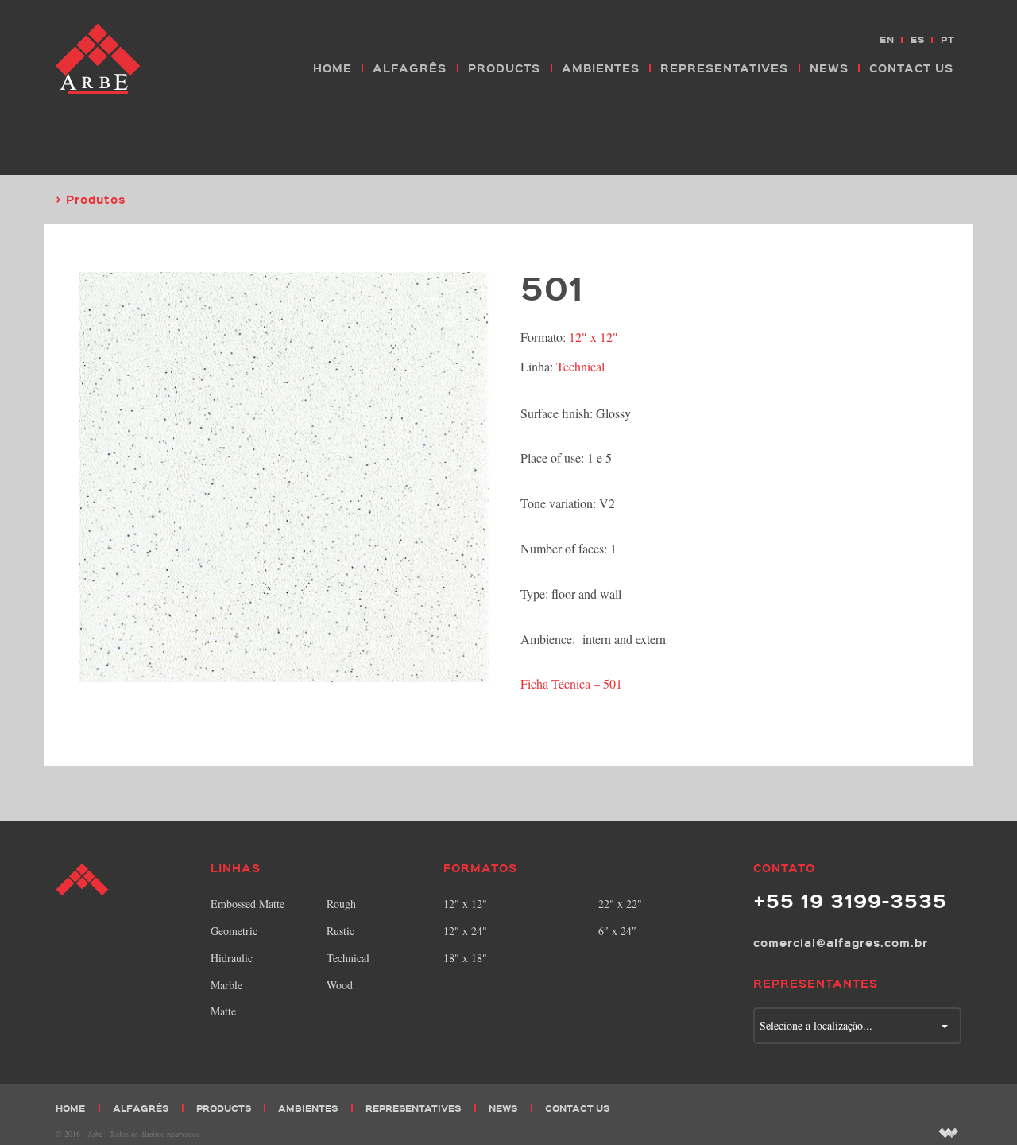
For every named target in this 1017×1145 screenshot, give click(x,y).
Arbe (99, 59)
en (887, 39)
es (918, 39)
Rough (341, 903)
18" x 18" (465, 957)
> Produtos (91, 199)
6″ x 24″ (617, 930)
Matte (223, 1011)
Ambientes (601, 68)
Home (332, 68)
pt (948, 39)
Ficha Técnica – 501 (571, 683)
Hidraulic (232, 957)
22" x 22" (620, 903)
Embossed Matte (247, 903)
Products (504, 68)
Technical (580, 366)
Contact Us (911, 68)
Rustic (340, 930)
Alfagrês (410, 68)
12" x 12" (593, 336)
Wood (340, 984)
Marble (226, 984)
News (829, 68)
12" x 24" (465, 930)
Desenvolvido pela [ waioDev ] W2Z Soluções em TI (948, 1132)
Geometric (234, 930)
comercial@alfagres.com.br (840, 942)
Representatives (724, 68)
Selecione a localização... (816, 1025)
